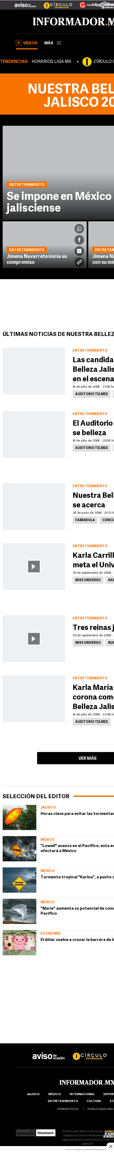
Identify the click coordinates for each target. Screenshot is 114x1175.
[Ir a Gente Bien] (86, 3)
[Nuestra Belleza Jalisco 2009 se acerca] (34, 506)
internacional (82, 1094)
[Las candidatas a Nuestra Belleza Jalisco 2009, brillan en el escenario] (34, 371)
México (48, 839)
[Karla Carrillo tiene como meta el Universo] (34, 566)
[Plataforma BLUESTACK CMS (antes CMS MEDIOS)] (45, 1131)
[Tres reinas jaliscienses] (34, 638)
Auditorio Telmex (91, 394)
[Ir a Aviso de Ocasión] (48, 1052)
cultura (94, 1101)
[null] (19, 817)
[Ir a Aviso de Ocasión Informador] (25, 3)
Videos (30, 43)
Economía (50, 933)
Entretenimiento (63, 1101)
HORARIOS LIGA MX (51, 62)
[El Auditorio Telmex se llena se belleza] (34, 434)
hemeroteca (68, 1109)
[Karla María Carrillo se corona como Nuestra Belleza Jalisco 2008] (34, 698)
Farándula (85, 520)
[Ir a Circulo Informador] (54, 3)
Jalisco (48, 807)
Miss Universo (88, 580)
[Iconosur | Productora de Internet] (25, 1131)
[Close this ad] (110, 1146)
